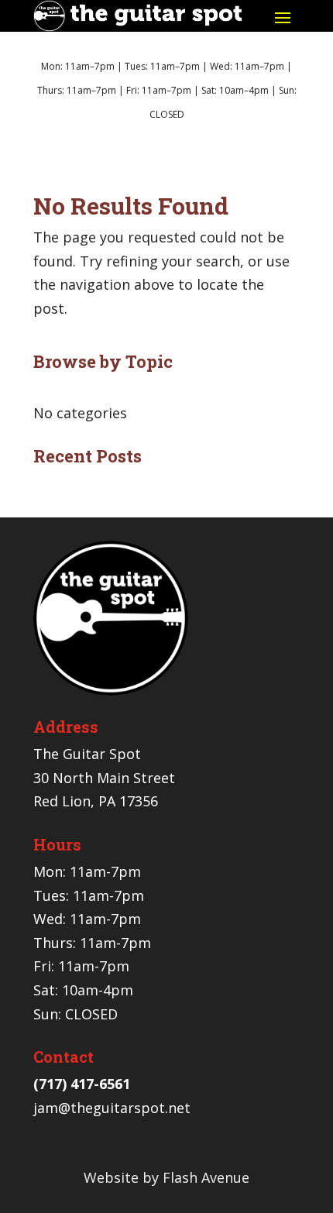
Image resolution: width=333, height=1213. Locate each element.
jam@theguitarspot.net (112, 1107)
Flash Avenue (206, 1177)
